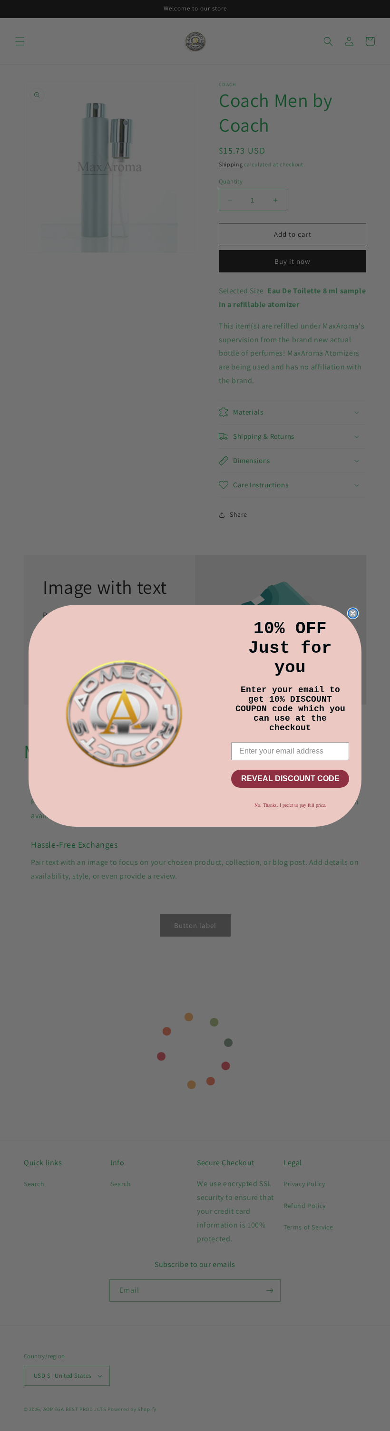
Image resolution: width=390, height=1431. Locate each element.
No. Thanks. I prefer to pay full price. (290, 805)
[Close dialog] (353, 613)
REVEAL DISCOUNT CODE (290, 778)
